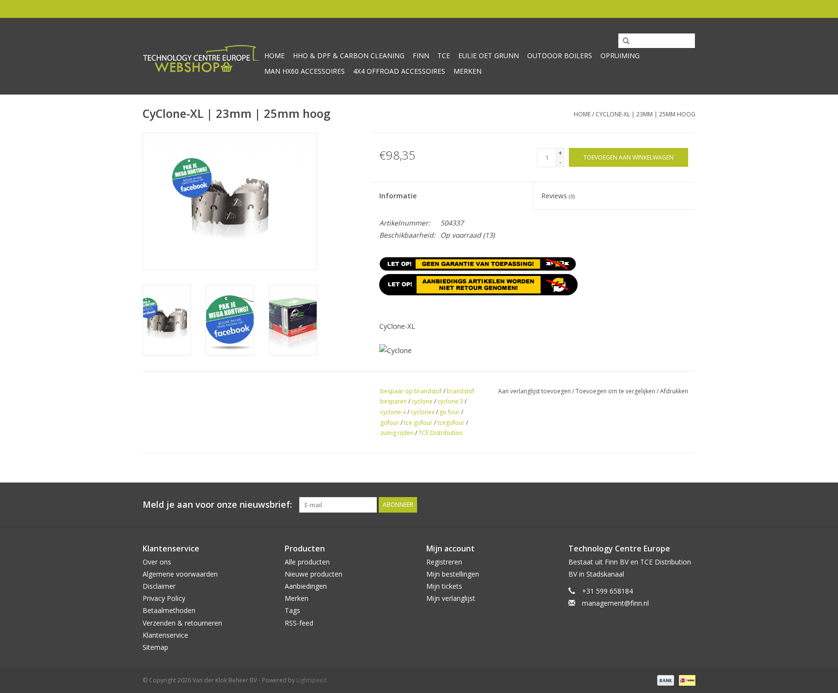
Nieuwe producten (313, 574)
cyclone (422, 401)
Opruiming (620, 55)
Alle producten (307, 561)
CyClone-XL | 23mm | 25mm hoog (645, 114)
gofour (389, 423)
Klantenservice (165, 635)
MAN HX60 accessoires (304, 71)
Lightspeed (311, 680)
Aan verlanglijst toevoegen (534, 391)
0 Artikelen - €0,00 (577, 8)
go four (449, 412)
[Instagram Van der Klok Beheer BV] (687, 505)
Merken (467, 71)
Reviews (558, 195)
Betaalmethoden (169, 610)
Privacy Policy (164, 598)
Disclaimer (159, 586)
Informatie (398, 195)
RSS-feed (299, 623)
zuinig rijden (397, 433)
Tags (292, 610)
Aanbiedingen (306, 586)
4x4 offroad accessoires (399, 71)
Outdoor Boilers (559, 55)
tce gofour (418, 423)
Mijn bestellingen (452, 574)
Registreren (444, 561)
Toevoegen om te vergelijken (616, 391)
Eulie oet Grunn (488, 55)
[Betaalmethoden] (665, 680)
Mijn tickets (444, 586)
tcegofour (451, 423)
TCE (443, 55)
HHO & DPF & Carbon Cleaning (348, 55)
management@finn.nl (615, 603)
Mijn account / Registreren (659, 8)
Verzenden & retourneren (182, 623)
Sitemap (155, 647)
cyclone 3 (450, 401)
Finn (421, 55)
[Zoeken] (623, 41)
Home (274, 55)
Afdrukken (674, 391)
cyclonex (423, 412)
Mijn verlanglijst (450, 598)
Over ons (157, 561)
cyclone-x (393, 412)
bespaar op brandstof (411, 391)
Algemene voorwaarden (180, 574)
